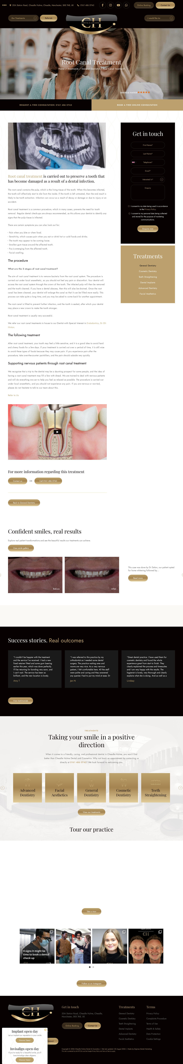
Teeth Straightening (148, 276)
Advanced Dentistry (148, 288)
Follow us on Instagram (91, 983)
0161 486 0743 (87, 5)
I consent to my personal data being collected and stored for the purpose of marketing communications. (149, 216)
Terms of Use (152, 1023)
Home (61, 68)
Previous (2, 788)
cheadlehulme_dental (37, 931)
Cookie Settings (153, 1039)
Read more (138, 578)
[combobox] (134, 162)
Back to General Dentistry (24, 502)
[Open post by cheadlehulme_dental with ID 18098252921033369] (37, 946)
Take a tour (91, 911)
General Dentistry (91, 68)
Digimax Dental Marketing (143, 1049)
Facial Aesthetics (148, 293)
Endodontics (93, 323)
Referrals (48, 18)
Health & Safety (153, 1028)
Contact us (17, 481)
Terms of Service (107, 1051)
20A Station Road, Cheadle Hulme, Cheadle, (43, 5)
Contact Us (165, 5)
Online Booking (144, 5)
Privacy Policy (150, 209)
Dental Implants (147, 282)
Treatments (73, 68)
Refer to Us (13, 395)
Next (180, 788)
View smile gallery (21, 548)
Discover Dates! (24, 1040)
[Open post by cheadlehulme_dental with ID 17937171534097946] (109, 946)
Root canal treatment (25, 176)
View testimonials (20, 700)
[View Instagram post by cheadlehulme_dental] (51, 960)
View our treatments (91, 812)
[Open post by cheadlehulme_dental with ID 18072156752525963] (73, 946)
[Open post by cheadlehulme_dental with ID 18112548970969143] (145, 946)
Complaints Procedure (156, 1018)
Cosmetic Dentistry (148, 271)
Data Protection (153, 1033)
